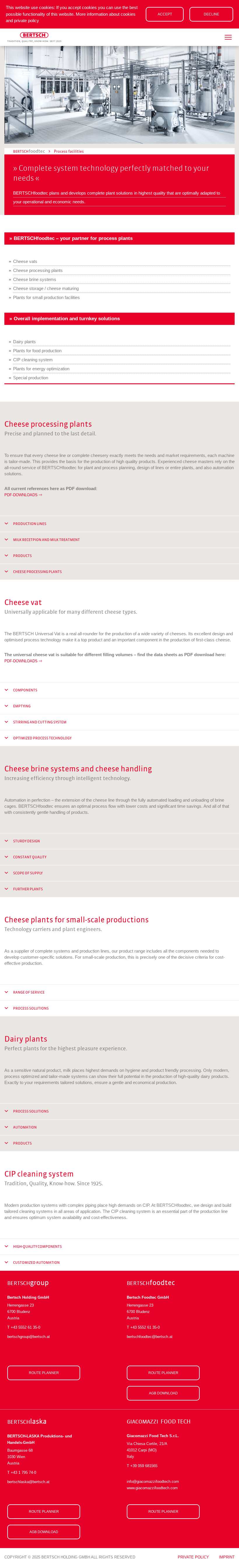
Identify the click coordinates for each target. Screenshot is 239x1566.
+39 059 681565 (143, 1466)
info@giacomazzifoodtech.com (153, 1481)
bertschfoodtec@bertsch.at (150, 1336)
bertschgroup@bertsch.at (28, 1336)
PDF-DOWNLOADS (21, 495)
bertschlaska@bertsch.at (28, 1482)
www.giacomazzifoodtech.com (152, 1488)
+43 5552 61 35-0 (25, 1327)
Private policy (193, 1557)
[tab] (119, 524)
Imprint (227, 1557)
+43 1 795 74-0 (23, 1472)
